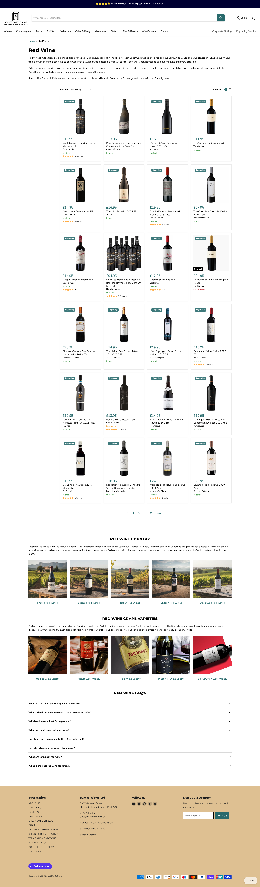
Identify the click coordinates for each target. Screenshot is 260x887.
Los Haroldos (155, 283)
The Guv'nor (198, 146)
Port (38, 31)
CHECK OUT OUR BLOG (40, 820)
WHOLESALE (35, 816)
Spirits (51, 31)
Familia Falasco (156, 217)
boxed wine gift (117, 68)
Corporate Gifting (222, 31)
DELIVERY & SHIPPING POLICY (44, 829)
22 (151, 513)
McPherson (154, 149)
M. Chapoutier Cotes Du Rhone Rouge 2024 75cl (167, 421)
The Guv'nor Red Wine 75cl (208, 143)
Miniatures (100, 31)
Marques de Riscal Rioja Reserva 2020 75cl (167, 486)
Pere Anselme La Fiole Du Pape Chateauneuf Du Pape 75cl (123, 144)
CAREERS (33, 812)
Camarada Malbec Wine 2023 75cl (209, 353)
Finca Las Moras (69, 149)
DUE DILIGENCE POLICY (41, 847)
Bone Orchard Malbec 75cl (120, 419)
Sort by (64, 89)
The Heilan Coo (113, 357)
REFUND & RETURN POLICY (43, 833)
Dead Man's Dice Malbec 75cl (79, 211)
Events (164, 31)
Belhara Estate (200, 357)
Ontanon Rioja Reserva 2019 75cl (209, 486)
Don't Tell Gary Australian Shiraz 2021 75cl (164, 144)
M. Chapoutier (156, 426)
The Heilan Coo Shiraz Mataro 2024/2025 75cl (122, 353)
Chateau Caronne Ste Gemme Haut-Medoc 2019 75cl (79, 353)
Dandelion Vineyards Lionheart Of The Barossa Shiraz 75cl (123, 486)
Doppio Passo (69, 283)
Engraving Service (246, 31)
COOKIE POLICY (36, 851)
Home (31, 41)
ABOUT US (34, 803)
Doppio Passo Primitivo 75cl (78, 279)
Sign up (222, 815)
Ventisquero (198, 426)
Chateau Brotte (113, 149)
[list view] (229, 90)
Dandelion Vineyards (115, 491)
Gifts (114, 31)
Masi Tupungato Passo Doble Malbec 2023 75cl (165, 353)
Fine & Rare (129, 31)
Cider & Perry (82, 31)
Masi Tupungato (157, 357)
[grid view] (225, 90)
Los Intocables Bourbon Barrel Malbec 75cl (79, 144)
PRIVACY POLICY (37, 842)
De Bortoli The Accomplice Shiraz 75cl (77, 486)
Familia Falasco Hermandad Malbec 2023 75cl (165, 213)
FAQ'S (31, 825)
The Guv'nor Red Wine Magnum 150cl (211, 281)
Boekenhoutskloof (201, 217)
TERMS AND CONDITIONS (42, 838)
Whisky (65, 31)
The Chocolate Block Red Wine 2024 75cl (210, 213)
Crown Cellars (69, 214)
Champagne (23, 31)
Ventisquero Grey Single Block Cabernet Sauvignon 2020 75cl (210, 421)
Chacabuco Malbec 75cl (162, 279)
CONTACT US (35, 807)
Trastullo (110, 214)
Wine (7, 31)
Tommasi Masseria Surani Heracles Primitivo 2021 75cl (79, 421)
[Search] (221, 17)
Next (159, 513)
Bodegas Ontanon (201, 491)
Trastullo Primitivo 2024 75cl (122, 211)
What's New (149, 31)
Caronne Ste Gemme (72, 357)
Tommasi (66, 426)
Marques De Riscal (158, 491)
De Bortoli (67, 491)
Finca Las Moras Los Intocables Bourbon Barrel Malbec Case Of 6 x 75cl (123, 283)
